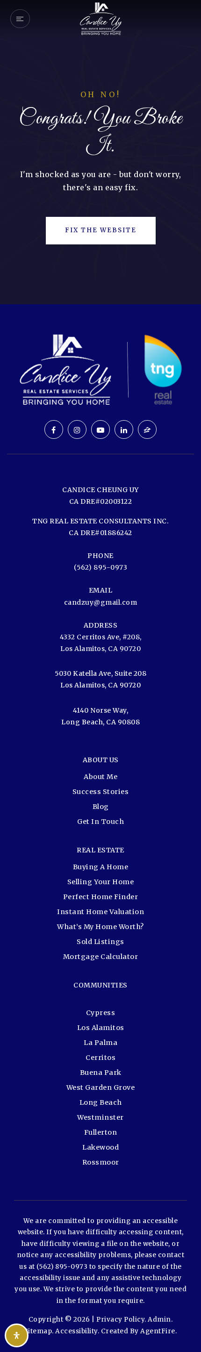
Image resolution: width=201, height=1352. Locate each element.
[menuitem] (100, 1001)
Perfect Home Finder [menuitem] (100, 897)
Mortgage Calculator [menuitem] (100, 956)
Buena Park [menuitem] (101, 1072)
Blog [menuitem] (101, 806)
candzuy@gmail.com (100, 602)
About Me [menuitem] (100, 777)
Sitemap (38, 1331)
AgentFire (157, 1331)
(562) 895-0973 (100, 567)
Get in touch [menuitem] (100, 821)
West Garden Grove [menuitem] (100, 1087)
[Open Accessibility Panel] (17, 1335)
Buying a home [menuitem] (101, 867)
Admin (159, 1319)
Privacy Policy (120, 1319)
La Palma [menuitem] (100, 1042)
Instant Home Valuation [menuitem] (100, 912)
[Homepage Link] (100, 17)
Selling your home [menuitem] (100, 882)
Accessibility (76, 1331)
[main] (100, 152)
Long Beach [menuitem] (100, 1102)
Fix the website (100, 230)
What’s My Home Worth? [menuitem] (100, 927)
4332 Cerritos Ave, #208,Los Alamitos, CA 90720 (101, 643)
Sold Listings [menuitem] (100, 941)
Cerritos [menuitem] (100, 1057)
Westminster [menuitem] (100, 1117)
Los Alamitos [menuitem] (100, 1027)
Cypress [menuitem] (100, 1013)
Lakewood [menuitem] (100, 1147)
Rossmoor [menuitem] (100, 1162)
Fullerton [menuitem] (100, 1132)
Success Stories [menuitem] (100, 791)
